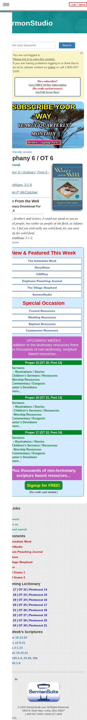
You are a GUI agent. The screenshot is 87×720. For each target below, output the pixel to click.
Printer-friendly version (17, 152)
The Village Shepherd (42, 287)
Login (73, 4)
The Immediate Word (42, 260)
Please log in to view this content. (34, 59)
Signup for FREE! (43, 485)
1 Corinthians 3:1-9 (17, 185)
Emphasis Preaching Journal (42, 281)
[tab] (43, 261)
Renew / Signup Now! (43, 142)
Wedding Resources (42, 317)
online (51, 67)
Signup (82, 4)
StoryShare (42, 267)
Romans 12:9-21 (14, 642)
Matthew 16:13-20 (15, 637)
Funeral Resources (42, 310)
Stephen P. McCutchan (20, 192)
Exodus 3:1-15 (13, 647)
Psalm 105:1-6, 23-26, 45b (20, 658)
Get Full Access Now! (47, 92)
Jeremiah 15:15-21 (15, 652)
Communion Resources (42, 330)
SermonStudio (42, 294)
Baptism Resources (42, 324)
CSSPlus (42, 274)
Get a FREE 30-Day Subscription (47, 85)
